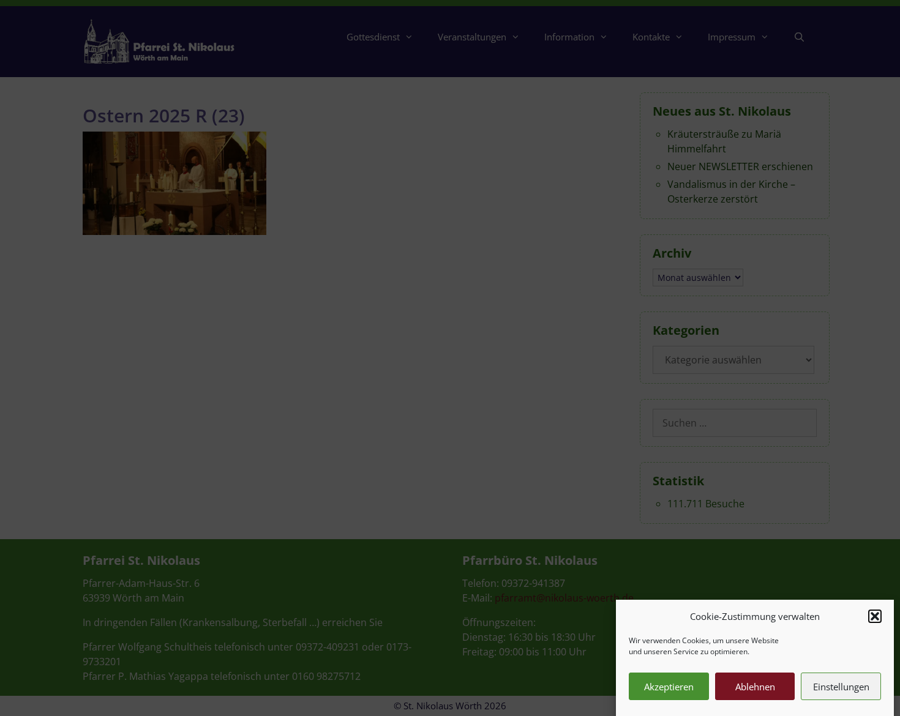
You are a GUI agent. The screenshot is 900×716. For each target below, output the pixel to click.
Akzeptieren (669, 687)
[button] (875, 616)
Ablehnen (755, 687)
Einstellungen (841, 687)
